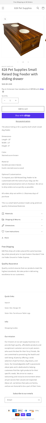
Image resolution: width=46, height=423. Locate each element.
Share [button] (6, 238)
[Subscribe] (38, 400)
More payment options (23, 121)
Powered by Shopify (29, 418)
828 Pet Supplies (20, 418)
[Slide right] (28, 62)
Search (7, 303)
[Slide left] (17, 62)
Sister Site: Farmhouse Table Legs (17, 313)
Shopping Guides (11, 328)
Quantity (5, 96)
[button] (3, 8)
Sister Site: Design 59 (13, 308)
